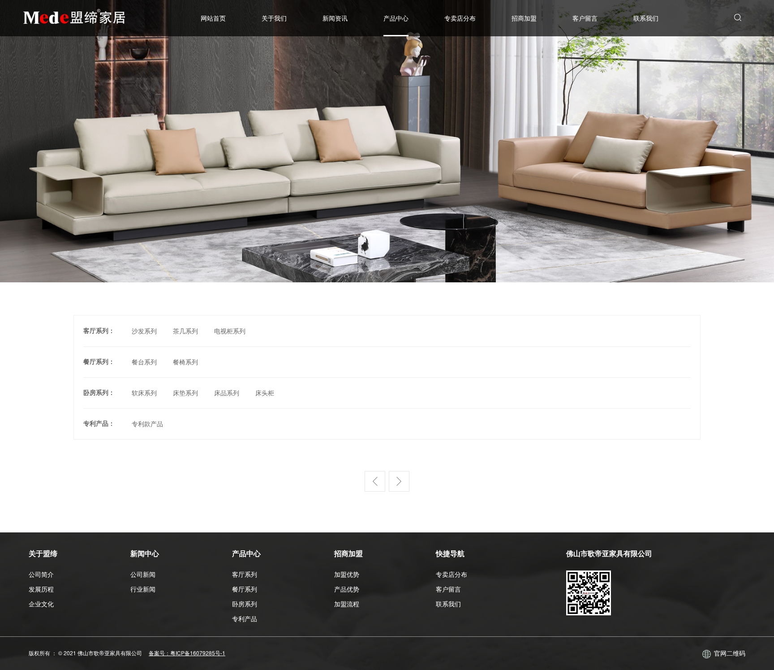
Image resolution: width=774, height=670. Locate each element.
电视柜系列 (229, 330)
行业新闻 (142, 588)
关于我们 (274, 17)
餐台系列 (144, 361)
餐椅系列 (185, 361)
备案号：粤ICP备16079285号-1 (187, 653)
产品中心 (395, 17)
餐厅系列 (244, 588)
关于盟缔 (43, 553)
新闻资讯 (335, 17)
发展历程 (41, 588)
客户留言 (585, 17)
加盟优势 (346, 574)
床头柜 (264, 392)
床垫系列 (185, 392)
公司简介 (41, 574)
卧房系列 (244, 603)
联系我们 (645, 17)
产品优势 (346, 588)
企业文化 (41, 603)
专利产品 (244, 618)
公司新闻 (142, 574)
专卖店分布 (460, 17)
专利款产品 (147, 423)
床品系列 (226, 392)
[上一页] (375, 488)
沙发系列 (144, 330)
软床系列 (144, 392)
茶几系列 (185, 330)
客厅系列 (244, 574)
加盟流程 (346, 603)
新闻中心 (144, 553)
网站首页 (213, 17)
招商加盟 (524, 17)
